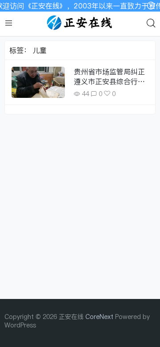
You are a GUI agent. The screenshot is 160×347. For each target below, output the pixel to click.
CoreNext (99, 316)
